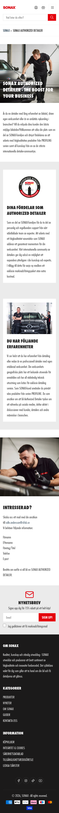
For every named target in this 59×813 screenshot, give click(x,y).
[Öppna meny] (52, 7)
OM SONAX (8, 708)
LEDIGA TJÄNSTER (11, 765)
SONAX (6, 30)
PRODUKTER (8, 697)
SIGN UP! (47, 617)
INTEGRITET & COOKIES (14, 748)
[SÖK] (52, 17)
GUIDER (6, 714)
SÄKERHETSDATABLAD (13, 753)
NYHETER (7, 703)
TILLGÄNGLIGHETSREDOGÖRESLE (18, 759)
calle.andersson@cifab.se (18, 522)
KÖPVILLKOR (8, 742)
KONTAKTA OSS (10, 720)
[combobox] (29, 17)
